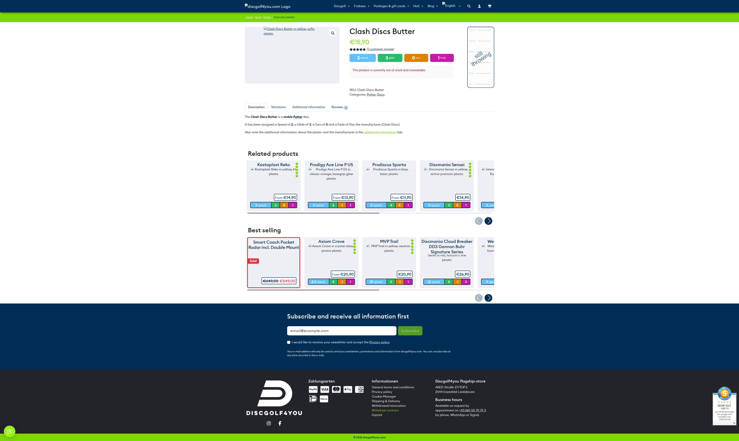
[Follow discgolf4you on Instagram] (268, 424)
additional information (380, 132)
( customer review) (380, 49)
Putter (267, 17)
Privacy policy (379, 342)
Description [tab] (256, 107)
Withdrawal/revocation (389, 406)
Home (249, 17)
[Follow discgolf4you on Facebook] (280, 424)
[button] (332, 33)
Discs (258, 17)
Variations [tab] (278, 107)
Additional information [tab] (308, 107)
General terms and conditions (393, 387)
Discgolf (340, 6)
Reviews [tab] (339, 107)
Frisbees (360, 6)
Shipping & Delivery (386, 401)
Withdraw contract (385, 410)
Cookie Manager (384, 396)
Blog (431, 6)
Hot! (416, 6)
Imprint (377, 415)
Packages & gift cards (389, 6)
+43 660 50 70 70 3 (472, 410)
